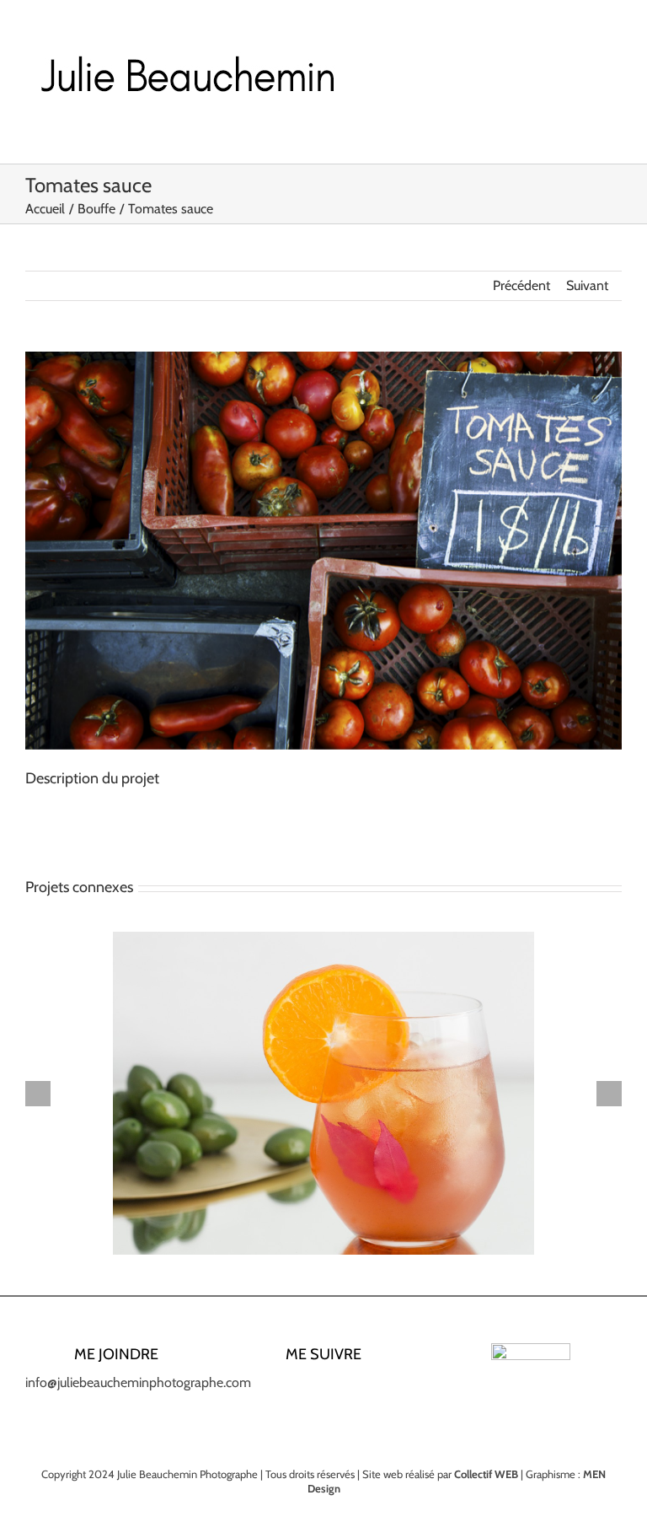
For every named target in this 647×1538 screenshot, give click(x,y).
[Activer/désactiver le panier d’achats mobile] (584, 67)
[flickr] (377, 1389)
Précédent (521, 285)
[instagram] (296, 1389)
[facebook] (270, 1389)
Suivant (587, 285)
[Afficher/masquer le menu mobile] (615, 67)
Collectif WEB (486, 1474)
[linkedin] (323, 1389)
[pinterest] (350, 1389)
